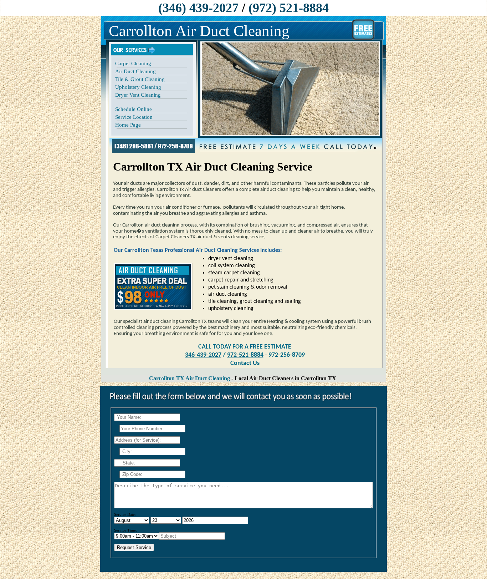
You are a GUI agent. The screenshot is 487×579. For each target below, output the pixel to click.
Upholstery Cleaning (138, 87)
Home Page (128, 125)
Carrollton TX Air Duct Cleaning (189, 378)
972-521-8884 (245, 355)
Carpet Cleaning (133, 63)
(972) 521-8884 (288, 8)
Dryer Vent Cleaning (138, 95)
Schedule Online (133, 109)
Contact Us (245, 363)
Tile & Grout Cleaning (140, 79)
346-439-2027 (203, 355)
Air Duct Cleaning (135, 71)
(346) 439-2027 (198, 8)
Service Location (134, 117)
